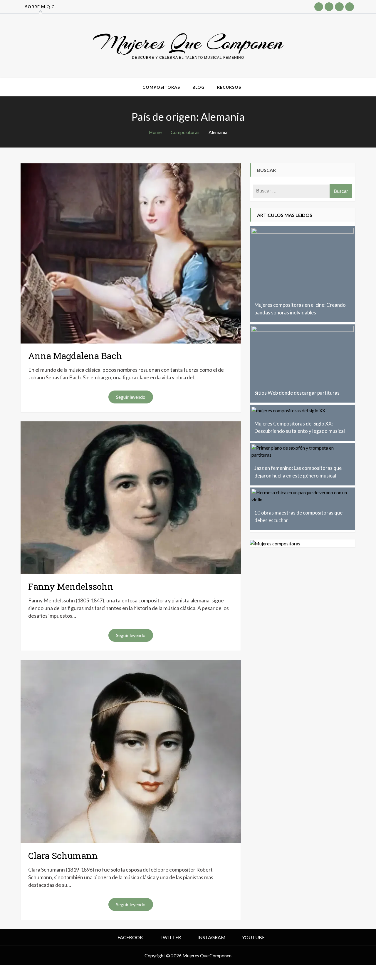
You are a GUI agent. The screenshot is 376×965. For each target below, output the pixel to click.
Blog (198, 87)
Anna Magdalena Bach (75, 356)
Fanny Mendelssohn (70, 586)
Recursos (229, 87)
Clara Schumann (63, 855)
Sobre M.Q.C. (40, 6)
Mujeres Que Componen (188, 42)
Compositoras (161, 87)
